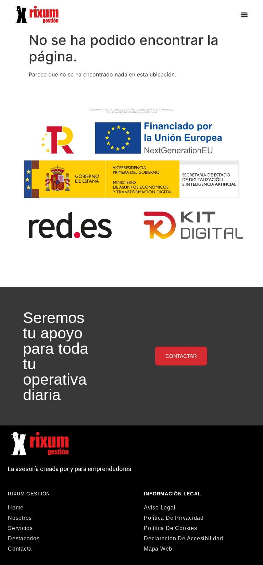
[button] (244, 14)
